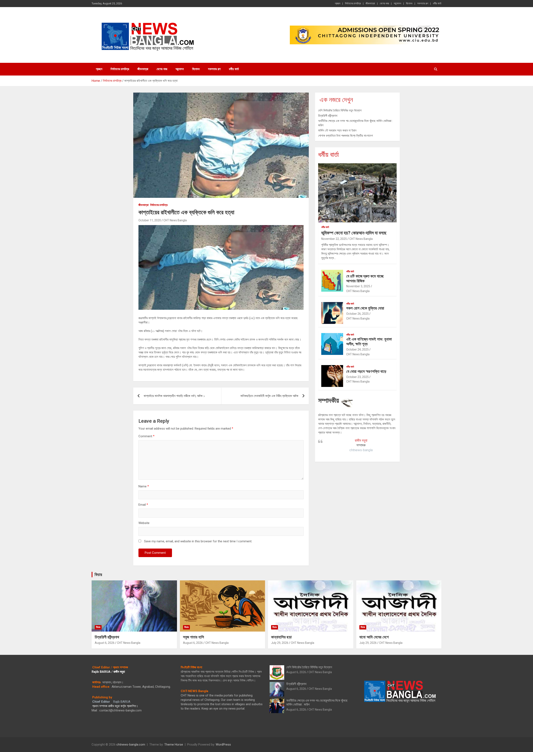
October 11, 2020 (149, 220)
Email (143, 505)
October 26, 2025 (357, 313)
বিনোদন (409, 3)
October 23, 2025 (357, 377)
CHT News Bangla (175, 220)
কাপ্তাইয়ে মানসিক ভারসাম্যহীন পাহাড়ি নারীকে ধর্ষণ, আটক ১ (174, 396)
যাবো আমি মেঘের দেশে (374, 637)
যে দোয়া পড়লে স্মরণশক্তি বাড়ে (366, 371)
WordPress (223, 744)
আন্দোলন (397, 3)
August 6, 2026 (105, 642)
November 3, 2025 (358, 286)
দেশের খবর (384, 3)
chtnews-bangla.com (130, 744)
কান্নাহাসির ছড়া (281, 637)
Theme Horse (173, 744)
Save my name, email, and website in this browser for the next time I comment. (198, 541)
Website (143, 523)
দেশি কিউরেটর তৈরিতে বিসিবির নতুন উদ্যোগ (339, 110)
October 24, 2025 (357, 349)
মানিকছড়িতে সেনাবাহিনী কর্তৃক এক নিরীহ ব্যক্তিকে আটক (269, 396)
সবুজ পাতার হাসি (193, 637)
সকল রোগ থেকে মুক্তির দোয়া (365, 308)
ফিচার (98, 574)
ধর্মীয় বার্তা (437, 3)
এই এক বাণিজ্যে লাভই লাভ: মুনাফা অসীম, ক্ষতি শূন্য (369, 341)
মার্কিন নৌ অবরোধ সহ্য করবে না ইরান (337, 130)
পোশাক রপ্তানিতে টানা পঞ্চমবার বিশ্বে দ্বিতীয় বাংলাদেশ (345, 136)
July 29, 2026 (279, 642)
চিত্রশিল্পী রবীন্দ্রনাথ (327, 116)
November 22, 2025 (334, 238)
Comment (146, 436)
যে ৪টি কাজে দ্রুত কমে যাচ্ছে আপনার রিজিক (365, 278)
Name (143, 486)
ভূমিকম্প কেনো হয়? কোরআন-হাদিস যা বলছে (353, 232)
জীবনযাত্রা (370, 3)
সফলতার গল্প (422, 3)
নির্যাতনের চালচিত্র (353, 3)
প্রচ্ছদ (337, 3)
